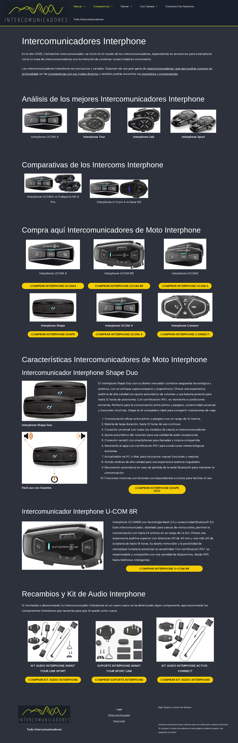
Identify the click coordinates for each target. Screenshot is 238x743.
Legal (122, 721)
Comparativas (101, 6)
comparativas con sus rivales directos (73, 74)
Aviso (116, 721)
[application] (83, 6)
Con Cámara (147, 6)
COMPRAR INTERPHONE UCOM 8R (119, 286)
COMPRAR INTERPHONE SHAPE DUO (157, 489)
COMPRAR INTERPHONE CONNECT (185, 334)
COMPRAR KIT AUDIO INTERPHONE (53, 680)
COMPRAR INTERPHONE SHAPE (53, 334)
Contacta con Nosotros (179, 6)
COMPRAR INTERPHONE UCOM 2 (185, 286)
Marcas (78, 6)
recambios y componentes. (159, 74)
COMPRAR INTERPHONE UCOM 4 (119, 334)
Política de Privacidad (119, 715)
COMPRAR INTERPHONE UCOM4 (53, 286)
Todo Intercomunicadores (89, 19)
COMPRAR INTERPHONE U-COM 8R (164, 568)
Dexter (125, 6)
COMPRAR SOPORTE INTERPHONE (119, 680)
